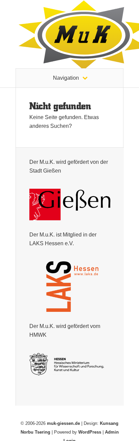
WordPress (89, 432)
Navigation (66, 78)
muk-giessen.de (63, 423)
